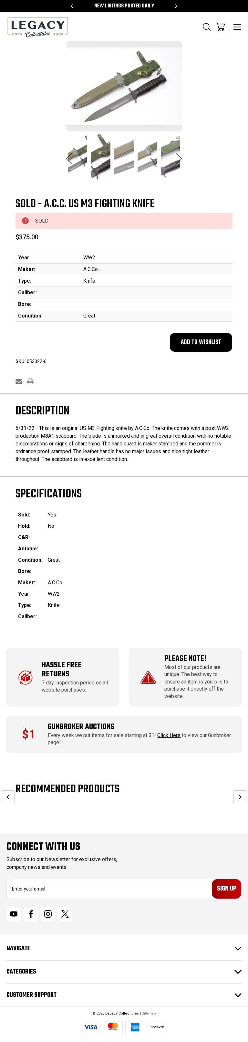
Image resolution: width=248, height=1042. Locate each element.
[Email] (19, 381)
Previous (69, 155)
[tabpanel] (77, 160)
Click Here (169, 735)
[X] (64, 914)
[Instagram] (47, 914)
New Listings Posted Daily (124, 6)
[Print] (30, 381)
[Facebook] (31, 914)
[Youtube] (13, 914)
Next (179, 155)
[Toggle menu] (237, 27)
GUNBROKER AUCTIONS (81, 727)
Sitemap (149, 1013)
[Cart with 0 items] (220, 27)
